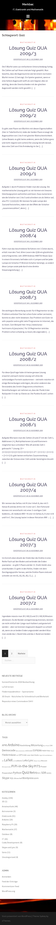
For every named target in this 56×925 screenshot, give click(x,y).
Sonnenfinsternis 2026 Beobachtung (18, 682)
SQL (11, 778)
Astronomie (7, 811)
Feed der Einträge (10, 881)
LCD (14, 761)
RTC (39, 773)
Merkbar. (28, 4)
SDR (43, 772)
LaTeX (8, 760)
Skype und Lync (8, 847)
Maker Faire (37, 761)
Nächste (21, 653)
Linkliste (19, 760)
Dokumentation (20, 751)
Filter (48, 750)
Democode (8, 750)
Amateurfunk (8, 806)
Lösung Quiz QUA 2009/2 (28, 112)
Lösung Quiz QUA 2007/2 (28, 600)
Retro (33, 772)
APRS (4, 745)
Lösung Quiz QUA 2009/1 (28, 170)
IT (3, 839)
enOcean (28, 750)
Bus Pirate (46, 745)
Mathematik (28, 42)
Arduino (14, 745)
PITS (37, 766)
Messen (44, 760)
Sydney (43, 916)
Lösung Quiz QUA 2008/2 (28, 356)
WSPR (36, 778)
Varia (4, 852)
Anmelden (6, 876)
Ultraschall (18, 778)
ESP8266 (37, 750)
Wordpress (28, 778)
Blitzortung (37, 745)
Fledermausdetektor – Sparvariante (18, 691)
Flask (52, 751)
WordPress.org (8, 891)
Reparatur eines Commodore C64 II (17, 701)
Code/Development (10, 842)
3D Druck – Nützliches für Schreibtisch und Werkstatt (25, 696)
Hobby (5, 798)
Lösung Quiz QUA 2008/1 (28, 421)
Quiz (25, 772)
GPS (21, 755)
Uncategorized (8, 857)
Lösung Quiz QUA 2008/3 (28, 294)
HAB (24, 755)
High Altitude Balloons (45, 755)
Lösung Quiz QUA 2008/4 (28, 232)
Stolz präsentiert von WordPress (16, 916)
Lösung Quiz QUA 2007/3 (28, 542)
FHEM (44, 750)
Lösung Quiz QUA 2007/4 (28, 487)
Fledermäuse (9, 754)
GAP (17, 755)
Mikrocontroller (6, 767)
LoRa (25, 760)
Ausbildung (25, 745)
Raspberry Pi (7, 824)
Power (44, 766)
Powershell (7, 772)
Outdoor (6, 834)
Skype (5, 778)
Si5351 (48, 773)
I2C (3, 761)
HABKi (28, 755)
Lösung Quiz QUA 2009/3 (28, 50)
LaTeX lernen (8, 686)
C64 (50, 745)
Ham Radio (35, 755)
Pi (12, 766)
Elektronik (6, 816)
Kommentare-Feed (10, 886)
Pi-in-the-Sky (24, 766)
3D (3, 801)
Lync (30, 760)
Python (17, 772)
